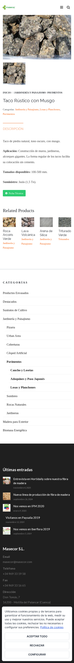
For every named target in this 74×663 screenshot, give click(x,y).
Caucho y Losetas (21, 370)
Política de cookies (51, 627)
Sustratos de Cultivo (15, 310)
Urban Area (14, 335)
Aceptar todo (37, 636)
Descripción (13, 129)
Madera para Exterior (15, 421)
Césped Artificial (17, 353)
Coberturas (13, 344)
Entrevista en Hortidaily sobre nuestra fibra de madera (40, 481)
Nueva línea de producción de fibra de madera (41, 494)
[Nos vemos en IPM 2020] (6, 508)
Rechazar (37, 645)
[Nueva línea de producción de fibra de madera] (6, 496)
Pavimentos (54, 92)
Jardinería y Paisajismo (30, 92)
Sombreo (12, 396)
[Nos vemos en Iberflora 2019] (6, 531)
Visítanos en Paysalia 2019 (23, 517)
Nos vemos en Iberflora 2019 (31, 529)
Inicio (7, 92)
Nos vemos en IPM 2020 (28, 506)
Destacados (10, 301)
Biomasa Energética (15, 430)
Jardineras (13, 413)
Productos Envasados (15, 293)
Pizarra (11, 327)
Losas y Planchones (50, 109)
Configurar (37, 654)
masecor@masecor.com (17, 561)
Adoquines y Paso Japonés (27, 379)
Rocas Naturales (16, 404)
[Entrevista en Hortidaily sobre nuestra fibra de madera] (6, 480)
